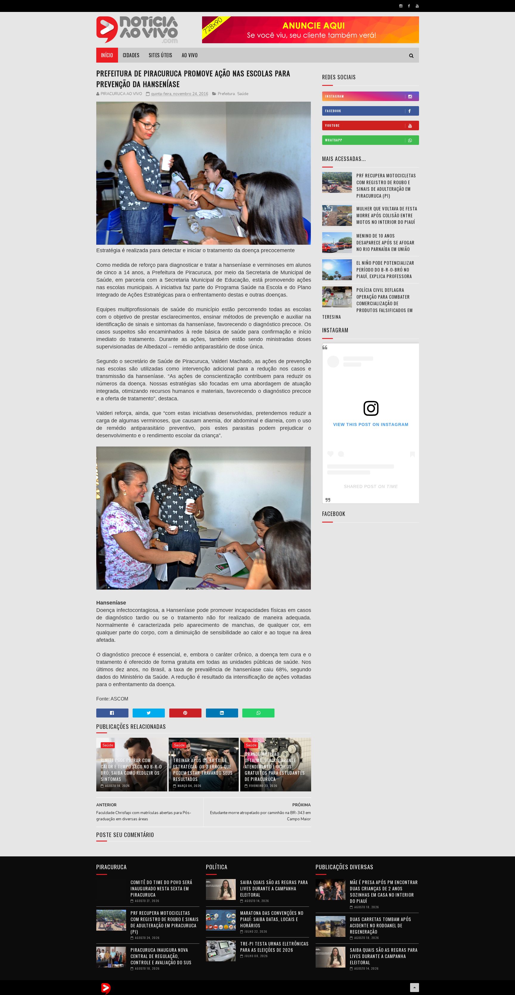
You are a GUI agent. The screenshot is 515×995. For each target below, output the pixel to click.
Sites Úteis (160, 55)
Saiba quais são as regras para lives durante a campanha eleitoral (274, 888)
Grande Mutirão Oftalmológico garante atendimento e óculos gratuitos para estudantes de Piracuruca (275, 766)
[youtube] (417, 6)
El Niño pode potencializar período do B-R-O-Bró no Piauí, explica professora (385, 269)
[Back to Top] (414, 987)
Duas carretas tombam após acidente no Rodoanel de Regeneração (380, 925)
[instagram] (400, 6)
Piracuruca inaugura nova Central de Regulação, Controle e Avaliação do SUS (161, 955)
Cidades (131, 55)
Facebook (333, 111)
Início (107, 55)
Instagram (334, 96)
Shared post (360, 486)
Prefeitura (226, 94)
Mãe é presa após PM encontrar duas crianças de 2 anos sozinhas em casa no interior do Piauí (384, 891)
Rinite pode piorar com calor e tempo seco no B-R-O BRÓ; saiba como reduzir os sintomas (131, 769)
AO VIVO (190, 55)
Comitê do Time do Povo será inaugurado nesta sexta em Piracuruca (161, 888)
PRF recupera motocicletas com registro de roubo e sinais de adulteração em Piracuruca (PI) (386, 185)
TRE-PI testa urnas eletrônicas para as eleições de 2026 (274, 946)
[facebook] (409, 6)
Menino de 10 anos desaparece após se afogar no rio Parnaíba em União (385, 242)
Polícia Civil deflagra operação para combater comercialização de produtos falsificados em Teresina (367, 303)
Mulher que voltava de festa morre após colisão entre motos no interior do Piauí (386, 215)
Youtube (332, 125)
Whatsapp (333, 140)
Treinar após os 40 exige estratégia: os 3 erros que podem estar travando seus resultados (203, 769)
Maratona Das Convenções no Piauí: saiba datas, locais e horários (271, 919)
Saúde (242, 94)
